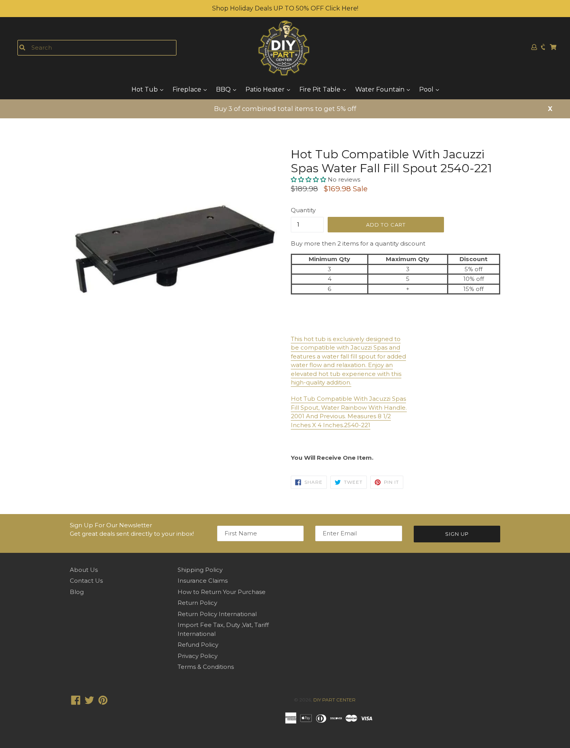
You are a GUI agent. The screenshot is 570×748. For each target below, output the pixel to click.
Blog (77, 592)
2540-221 (357, 425)
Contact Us (86, 580)
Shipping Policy (200, 569)
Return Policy (197, 602)
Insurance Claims (203, 580)
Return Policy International (217, 614)
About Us (84, 569)
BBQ (224, 89)
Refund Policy (198, 644)
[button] (309, 179)
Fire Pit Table (320, 89)
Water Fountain (380, 89)
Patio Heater (265, 89)
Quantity (303, 210)
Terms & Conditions (206, 666)
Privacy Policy (198, 656)
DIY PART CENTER (334, 700)
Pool (427, 89)
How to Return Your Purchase (222, 592)
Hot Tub (145, 89)
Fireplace (188, 89)
